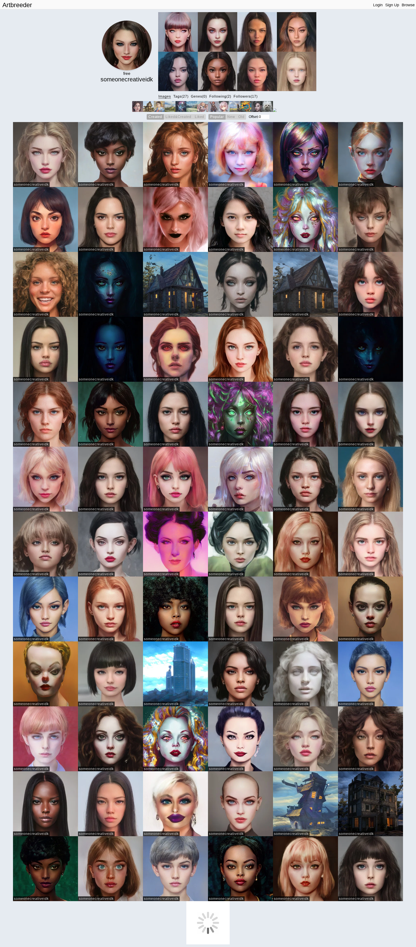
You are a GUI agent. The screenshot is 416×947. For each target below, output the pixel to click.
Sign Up (392, 5)
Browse (408, 5)
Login (378, 5)
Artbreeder (17, 5)
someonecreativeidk (31, 184)
